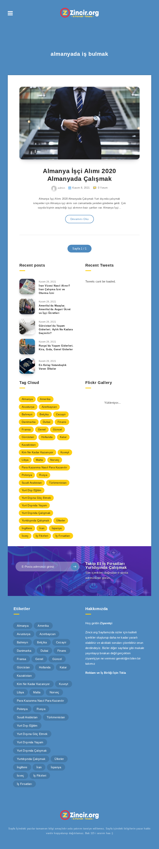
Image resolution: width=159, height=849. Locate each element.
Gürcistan (28, 437)
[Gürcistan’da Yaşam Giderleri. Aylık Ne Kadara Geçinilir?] (27, 326)
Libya (25, 459)
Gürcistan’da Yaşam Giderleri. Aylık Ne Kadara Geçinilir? (56, 329)
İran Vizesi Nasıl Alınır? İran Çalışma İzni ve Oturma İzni (54, 289)
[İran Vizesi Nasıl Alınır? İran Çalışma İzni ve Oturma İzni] (27, 286)
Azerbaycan (49, 406)
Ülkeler (60, 520)
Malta (39, 459)
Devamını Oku (79, 219)
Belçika (44, 414)
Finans (62, 421)
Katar (63, 437)
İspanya (57, 528)
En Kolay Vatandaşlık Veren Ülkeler (53, 367)
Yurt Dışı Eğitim (31, 490)
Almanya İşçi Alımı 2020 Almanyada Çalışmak (79, 174)
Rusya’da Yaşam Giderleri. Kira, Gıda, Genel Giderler (56, 347)
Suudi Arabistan (32, 482)
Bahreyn (27, 414)
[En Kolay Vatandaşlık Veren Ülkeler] (27, 366)
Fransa (26, 429)
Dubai (46, 421)
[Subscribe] (75, 566)
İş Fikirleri (42, 535)
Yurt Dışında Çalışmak (36, 512)
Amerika (45, 399)
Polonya (27, 474)
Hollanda (47, 437)
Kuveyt (64, 452)
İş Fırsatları (62, 535)
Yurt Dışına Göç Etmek (36, 497)
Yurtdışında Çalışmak (35, 520)
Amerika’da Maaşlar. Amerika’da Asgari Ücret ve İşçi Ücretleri (55, 309)
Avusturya (28, 406)
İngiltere (27, 528)
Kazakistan (29, 444)
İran (41, 528)
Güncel (57, 429)
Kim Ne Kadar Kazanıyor (37, 452)
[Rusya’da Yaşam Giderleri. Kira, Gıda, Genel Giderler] (27, 346)
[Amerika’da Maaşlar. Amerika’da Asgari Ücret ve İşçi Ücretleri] (27, 306)
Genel (42, 429)
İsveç (25, 535)
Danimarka (29, 421)
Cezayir (61, 414)
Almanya (27, 399)
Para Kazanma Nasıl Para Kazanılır (44, 467)
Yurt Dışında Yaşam (34, 505)
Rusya (43, 474)
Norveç (54, 459)
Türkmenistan (58, 482)
